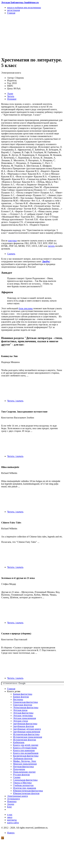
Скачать (11, 253)
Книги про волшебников (25, 753)
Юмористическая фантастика (28, 790)
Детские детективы (23, 715)
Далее (10, 93)
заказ (9, 817)
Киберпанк (18, 742)
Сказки (16, 777)
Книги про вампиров (24, 750)
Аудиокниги (13, 798)
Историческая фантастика (26, 734)
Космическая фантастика (25, 756)
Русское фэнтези (21, 774)
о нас (9, 814)
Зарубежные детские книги (27, 729)
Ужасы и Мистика (22, 782)
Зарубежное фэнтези (23, 726)
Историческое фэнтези (24, 739)
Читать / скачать (15, 400)
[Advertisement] (22, 35)
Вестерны (18, 699)
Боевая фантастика (22, 694)
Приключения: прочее (24, 772)
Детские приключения (24, 718)
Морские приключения (25, 764)
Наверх (11, 832)
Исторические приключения (27, 737)
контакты (12, 820)
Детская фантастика (23, 713)
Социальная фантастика (25, 780)
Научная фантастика (23, 766)
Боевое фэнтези (21, 696)
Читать (10, 96)
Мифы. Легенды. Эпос (24, 761)
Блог (9, 807)
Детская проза (20, 710)
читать (51, 246)
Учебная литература (23, 785)
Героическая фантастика (25, 702)
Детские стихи (20, 721)
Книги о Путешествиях (25, 747)
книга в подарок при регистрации (24, 7)
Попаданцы (19, 769)
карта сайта (13, 822)
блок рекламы (26, 308)
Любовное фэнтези (22, 758)
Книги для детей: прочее (25, 745)
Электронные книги (17, 796)
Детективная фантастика (25, 707)
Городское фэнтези (22, 705)
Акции (10, 804)
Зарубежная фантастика (25, 723)
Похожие (11, 99)
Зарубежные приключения (26, 731)
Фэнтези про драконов (24, 788)
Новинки (12, 801)
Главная (11, 688)
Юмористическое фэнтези (26, 793)
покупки (12, 240)
